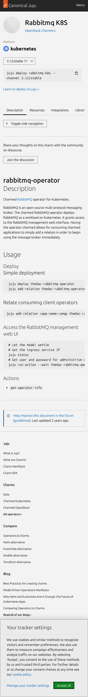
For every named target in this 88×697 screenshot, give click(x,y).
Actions (11, 378)
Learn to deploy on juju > (21, 89)
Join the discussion (20, 160)
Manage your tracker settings (28, 685)
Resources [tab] (37, 110)
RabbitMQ (24, 199)
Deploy (11, 266)
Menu (80, 5)
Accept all (64, 685)
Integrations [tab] (60, 110)
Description (19, 188)
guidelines (21, 420)
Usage (12, 254)
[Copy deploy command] (76, 73)
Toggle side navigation (26, 123)
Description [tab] (15, 110)
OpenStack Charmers (40, 30)
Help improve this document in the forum (43, 415)
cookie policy (21, 674)
